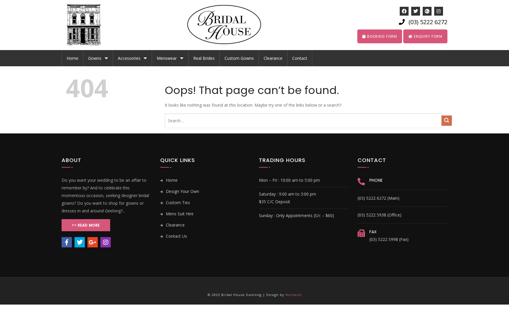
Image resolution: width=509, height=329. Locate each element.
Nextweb (293, 294)
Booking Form (381, 36)
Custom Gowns (239, 58)
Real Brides (204, 58)
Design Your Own (182, 191)
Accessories (129, 58)
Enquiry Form (427, 36)
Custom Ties (177, 202)
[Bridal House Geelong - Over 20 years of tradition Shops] (88, 25)
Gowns (94, 58)
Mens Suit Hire (179, 213)
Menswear (167, 58)
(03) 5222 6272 (428, 22)
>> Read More (86, 225)
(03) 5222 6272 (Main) (378, 198)
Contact (299, 58)
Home (72, 58)
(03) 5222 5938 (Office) (379, 215)
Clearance (273, 58)
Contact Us (176, 236)
